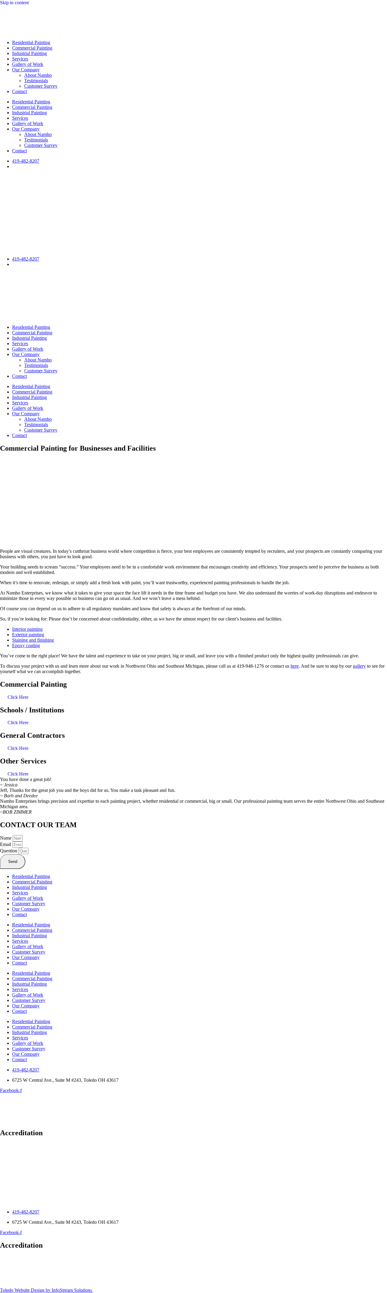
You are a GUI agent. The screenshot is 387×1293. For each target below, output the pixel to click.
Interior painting (27, 629)
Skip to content (14, 2)
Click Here (18, 697)
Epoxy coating (26, 645)
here (295, 666)
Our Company (26, 69)
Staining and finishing (33, 640)
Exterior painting (28, 634)
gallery (359, 666)
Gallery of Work (27, 64)
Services (20, 58)
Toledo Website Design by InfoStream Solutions (46, 1290)
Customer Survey (40, 86)
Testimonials (36, 80)
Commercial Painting (32, 47)
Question (9, 850)
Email (6, 844)
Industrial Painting (29, 53)
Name (6, 838)
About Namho (38, 75)
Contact (19, 91)
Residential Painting (31, 42)
